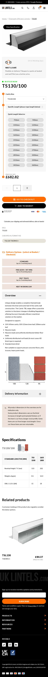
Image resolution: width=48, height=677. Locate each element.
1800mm (35, 135)
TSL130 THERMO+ (11, 241)
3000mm (35, 155)
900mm (35, 120)
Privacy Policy (32, 606)
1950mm (16, 140)
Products (7, 616)
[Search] (22, 8)
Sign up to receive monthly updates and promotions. (22, 590)
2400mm (35, 145)
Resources (7, 624)
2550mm (16, 150)
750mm (16, 120)
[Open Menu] (44, 8)
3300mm (35, 160)
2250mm (16, 145)
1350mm (16, 130)
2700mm (35, 150)
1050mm (16, 125)
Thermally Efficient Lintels (19, 19)
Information (8, 620)
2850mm (16, 155)
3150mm (16, 160)
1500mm (35, 130)
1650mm (16, 135)
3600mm (35, 165)
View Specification (13, 27)
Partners (6, 629)
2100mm (35, 140)
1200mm (35, 125)
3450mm (16, 165)
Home (4, 19)
